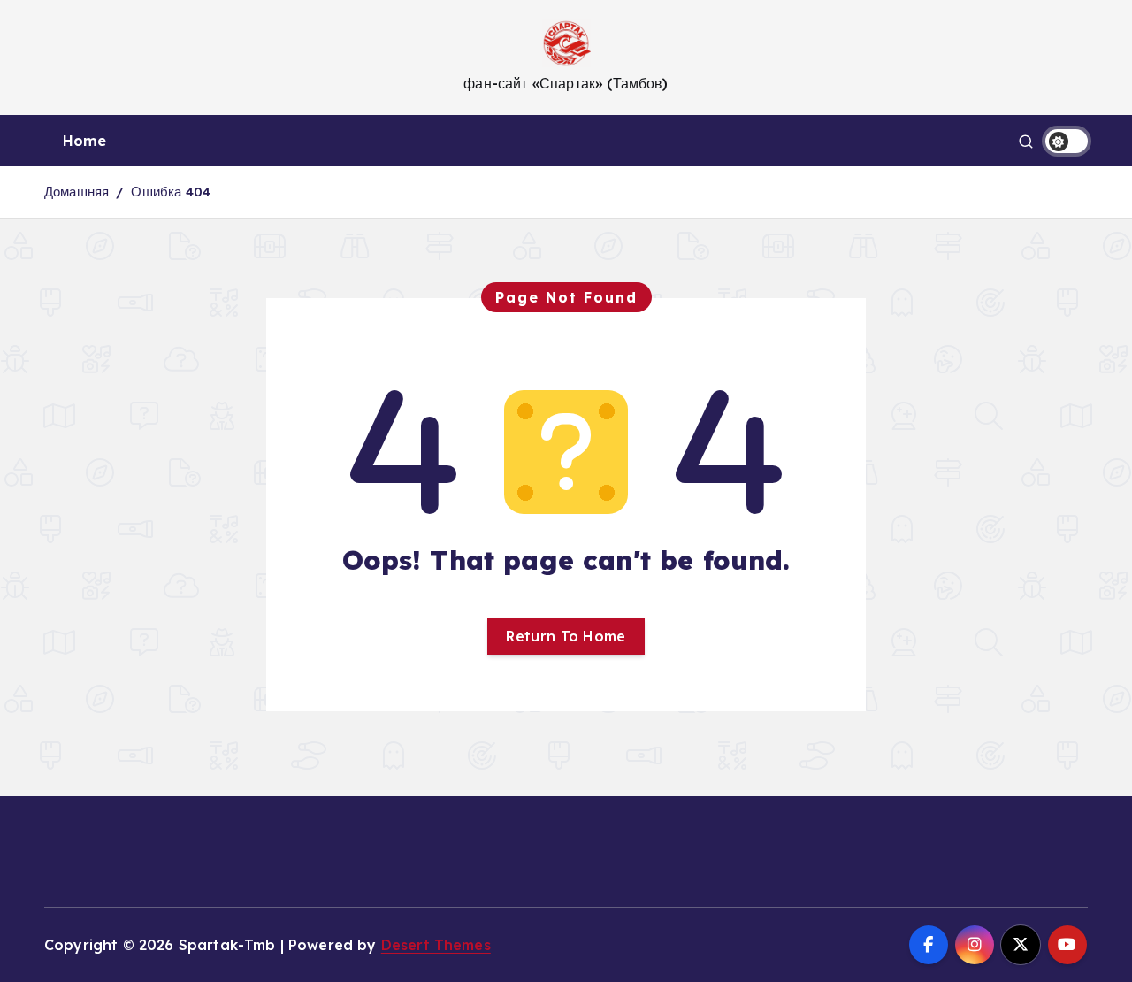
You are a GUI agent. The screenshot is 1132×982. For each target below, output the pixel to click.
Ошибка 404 (170, 191)
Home (85, 141)
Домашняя (76, 191)
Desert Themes (436, 945)
